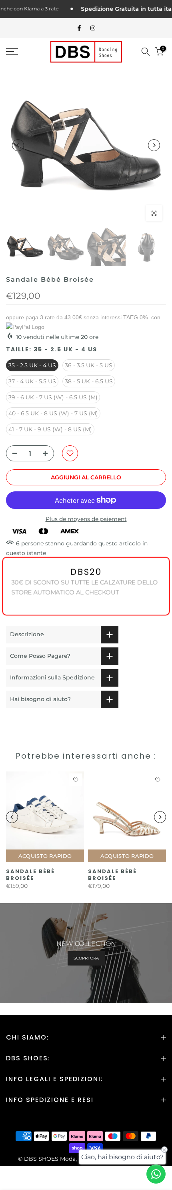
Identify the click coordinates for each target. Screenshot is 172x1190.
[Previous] (18, 145)
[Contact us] (156, 1174)
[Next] (154, 145)
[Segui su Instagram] (93, 28)
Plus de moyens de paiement (86, 519)
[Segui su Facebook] (79, 28)
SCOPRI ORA (86, 958)
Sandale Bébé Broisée (30, 874)
